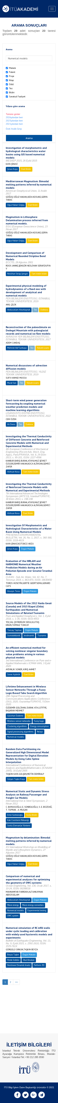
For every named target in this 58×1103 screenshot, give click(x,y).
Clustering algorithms (17, 726)
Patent (12, 72)
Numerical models (15, 736)
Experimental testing (37, 910)
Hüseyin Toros (13, 591)
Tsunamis (41, 635)
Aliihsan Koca (13, 471)
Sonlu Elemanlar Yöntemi (18, 825)
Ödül (11, 84)
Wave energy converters (33, 905)
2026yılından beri (14, 117)
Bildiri (12, 92)
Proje (11, 76)
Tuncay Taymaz (14, 630)
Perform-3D (39, 965)
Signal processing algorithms (20, 731)
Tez (11, 88)
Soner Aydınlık (13, 674)
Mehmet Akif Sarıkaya (17, 347)
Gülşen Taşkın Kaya (16, 779)
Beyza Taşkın (13, 954)
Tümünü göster (13, 114)
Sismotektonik (13, 635)
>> (16, 982)
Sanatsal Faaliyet (17, 96)
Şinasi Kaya (12, 169)
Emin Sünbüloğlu (15, 815)
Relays (40, 731)
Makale (12, 67)
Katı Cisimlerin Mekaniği (18, 820)
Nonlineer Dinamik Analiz (18, 965)
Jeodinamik (29, 635)
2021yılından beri (14, 123)
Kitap (11, 80)
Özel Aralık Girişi (14, 128)
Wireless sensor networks (18, 721)
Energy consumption (39, 726)
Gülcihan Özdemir (15, 715)
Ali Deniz (11, 424)
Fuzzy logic (39, 721)
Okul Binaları (28, 960)
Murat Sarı (11, 383)
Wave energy (13, 905)
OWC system (13, 915)
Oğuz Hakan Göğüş (15, 205)
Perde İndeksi (13, 960)
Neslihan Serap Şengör (17, 273)
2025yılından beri (14, 120)
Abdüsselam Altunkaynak (18, 309)
